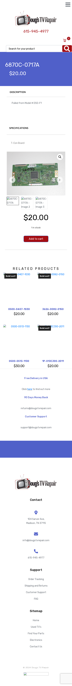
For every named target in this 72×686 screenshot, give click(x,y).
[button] (60, 157)
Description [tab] (18, 92)
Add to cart (36, 238)
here (29, 389)
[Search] (67, 48)
